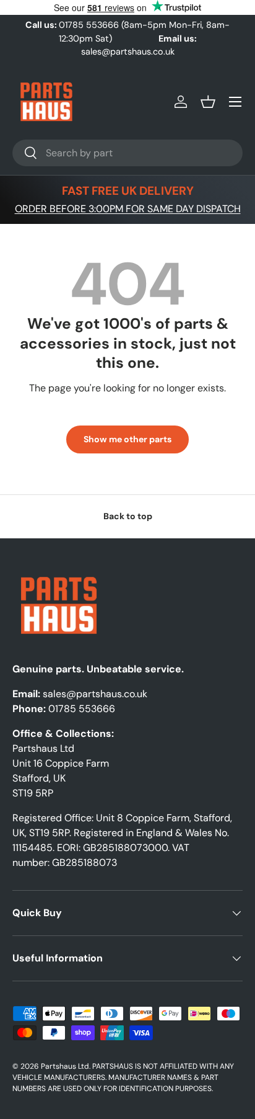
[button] (208, 101)
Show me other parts (127, 439)
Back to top (127, 516)
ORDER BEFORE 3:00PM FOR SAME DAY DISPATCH (128, 208)
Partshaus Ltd (65, 1066)
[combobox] (127, 153)
